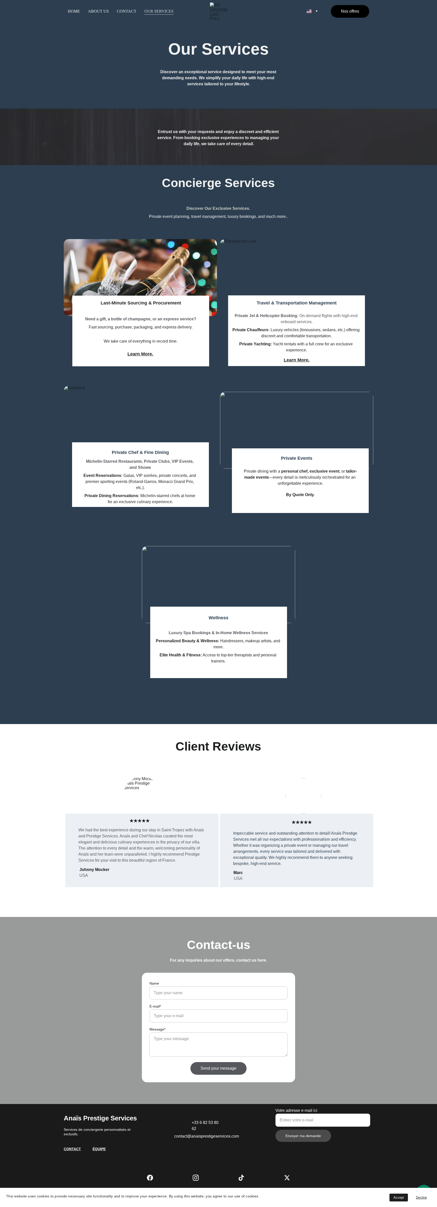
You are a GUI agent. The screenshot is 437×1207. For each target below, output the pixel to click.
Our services (158, 11)
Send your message (218, 1068)
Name (154, 983)
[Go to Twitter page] (287, 1178)
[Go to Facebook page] (150, 1178)
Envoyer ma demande (303, 1136)
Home (74, 11)
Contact (126, 11)
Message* (157, 1029)
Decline (421, 1197)
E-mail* (155, 1006)
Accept (399, 1197)
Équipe (99, 1149)
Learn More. (297, 360)
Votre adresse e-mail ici (296, 1110)
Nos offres (350, 11)
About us (98, 11)
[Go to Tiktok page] (241, 1178)
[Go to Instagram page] (196, 1178)
